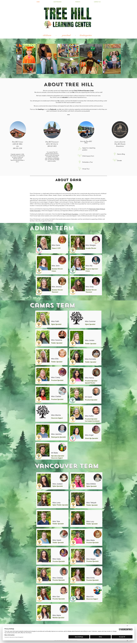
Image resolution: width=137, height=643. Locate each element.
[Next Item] (118, 58)
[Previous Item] (19, 58)
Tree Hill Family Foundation (70, 214)
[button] (57, 2)
